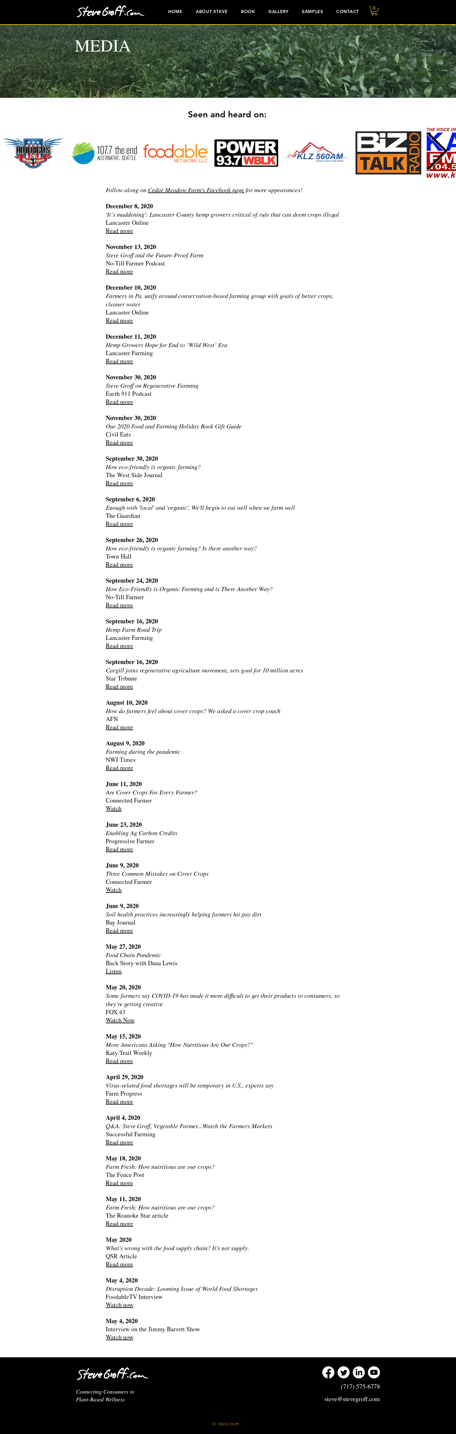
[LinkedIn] (359, 1372)
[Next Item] (437, 152)
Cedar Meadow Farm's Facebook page (196, 190)
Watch (114, 808)
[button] (278, 11)
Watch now (119, 1305)
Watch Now (120, 1020)
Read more (119, 230)
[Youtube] (374, 1372)
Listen (114, 971)
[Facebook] (328, 1372)
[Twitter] (344, 1372)
